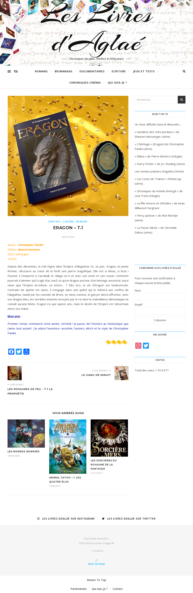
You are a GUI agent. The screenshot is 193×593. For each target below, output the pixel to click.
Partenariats (78, 589)
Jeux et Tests (144, 71)
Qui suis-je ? (117, 82)
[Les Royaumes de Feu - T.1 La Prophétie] (15, 373)
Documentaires (92, 71)
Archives (98, 550)
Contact (118, 589)
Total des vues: (145, 370)
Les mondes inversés (24, 451)
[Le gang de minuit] (121, 373)
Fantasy (54, 221)
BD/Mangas (63, 71)
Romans (41, 71)
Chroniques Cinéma (85, 82)
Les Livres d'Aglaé (96, 28)
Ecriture (119, 71)
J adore (68, 221)
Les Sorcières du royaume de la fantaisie (104, 464)
